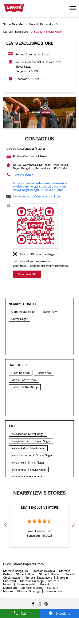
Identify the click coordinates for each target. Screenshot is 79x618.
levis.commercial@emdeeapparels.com (37, 196)
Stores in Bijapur (49, 574)
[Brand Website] (46, 603)
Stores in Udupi (54, 591)
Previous (5, 524)
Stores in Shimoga (28, 591)
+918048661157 (23, 174)
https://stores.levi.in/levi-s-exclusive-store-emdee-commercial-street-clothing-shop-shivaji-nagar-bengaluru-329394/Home (40, 186)
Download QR (27, 274)
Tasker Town (50, 311)
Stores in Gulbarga (32, 581)
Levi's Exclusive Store (39, 507)
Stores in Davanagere (38, 577)
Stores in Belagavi (43, 570)
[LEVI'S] (14, 8)
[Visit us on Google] (40, 603)
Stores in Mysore (32, 587)
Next (73, 524)
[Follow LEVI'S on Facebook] (33, 603)
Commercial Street (23, 311)
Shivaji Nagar (19, 318)
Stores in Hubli (26, 584)
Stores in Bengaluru (15, 570)
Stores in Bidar (25, 574)
